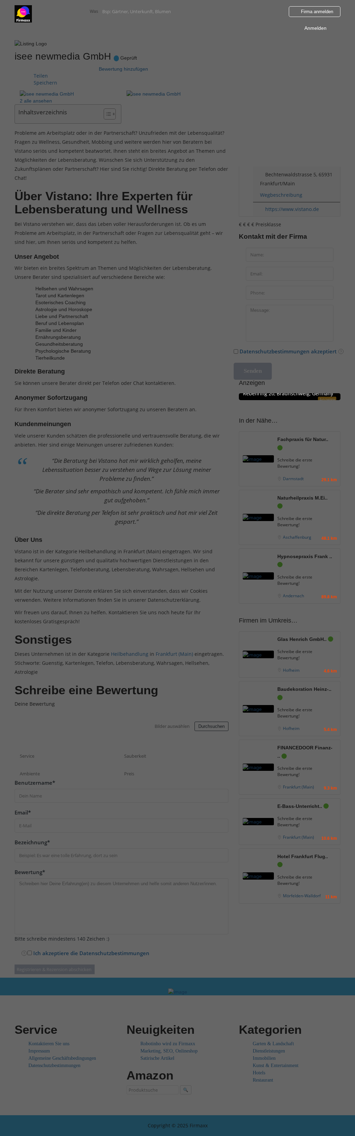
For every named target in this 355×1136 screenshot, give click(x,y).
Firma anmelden (316, 11)
